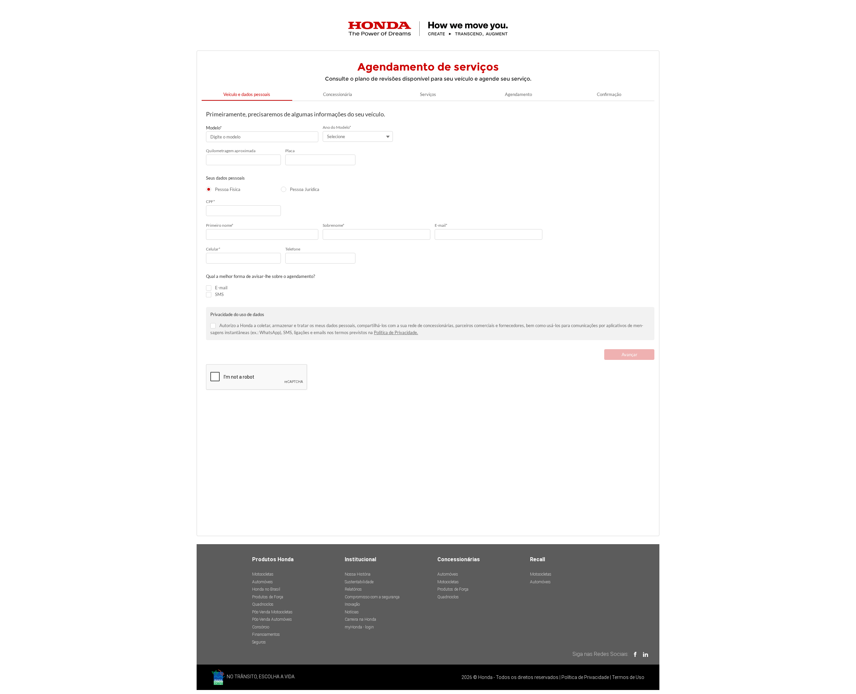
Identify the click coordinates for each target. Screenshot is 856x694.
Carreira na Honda (360, 619)
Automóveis (262, 582)
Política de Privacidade (585, 677)
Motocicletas (263, 574)
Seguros (259, 642)
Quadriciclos (263, 604)
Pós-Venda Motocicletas (272, 612)
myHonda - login (359, 627)
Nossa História (357, 574)
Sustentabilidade (359, 582)
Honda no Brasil (266, 589)
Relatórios (353, 589)
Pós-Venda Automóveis (272, 619)
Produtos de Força (267, 597)
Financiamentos (266, 634)
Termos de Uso (628, 677)
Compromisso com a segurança (372, 597)
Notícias (352, 612)
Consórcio (260, 627)
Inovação (352, 604)
